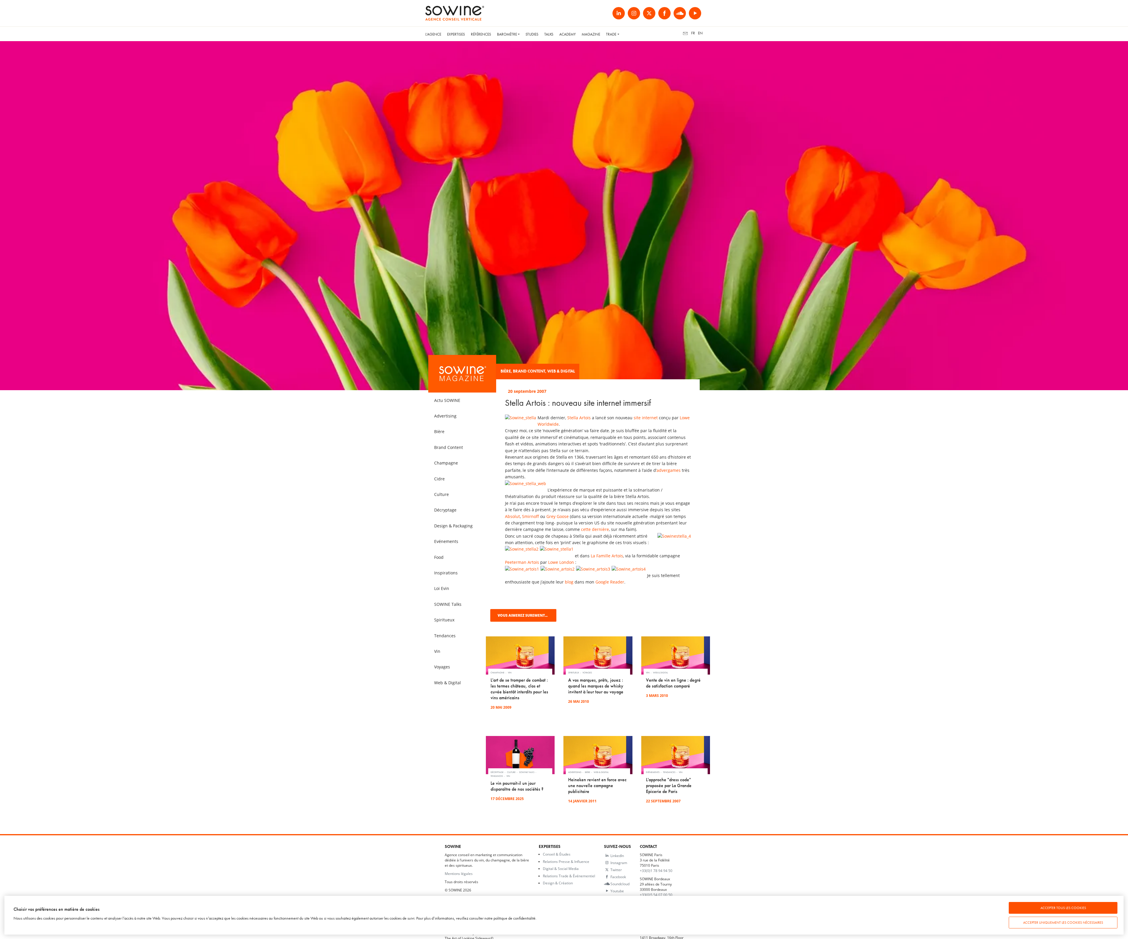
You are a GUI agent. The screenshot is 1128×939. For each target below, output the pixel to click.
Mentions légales (459, 873)
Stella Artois (579, 417)
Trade (611, 34)
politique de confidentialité (515, 918)
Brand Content (529, 371)
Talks (548, 34)
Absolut (512, 516)
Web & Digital (561, 371)
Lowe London (561, 562)
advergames (669, 470)
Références (481, 34)
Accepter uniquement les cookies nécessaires (1063, 922)
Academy (567, 34)
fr (693, 33)
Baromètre (507, 34)
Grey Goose (557, 516)
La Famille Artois (607, 556)
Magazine (591, 34)
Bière (506, 371)
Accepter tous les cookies (1063, 908)
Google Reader (609, 582)
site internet (646, 417)
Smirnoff (530, 516)
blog (569, 582)
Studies (532, 34)
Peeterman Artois (522, 562)
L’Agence (433, 34)
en (700, 33)
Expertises (456, 34)
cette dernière (595, 529)
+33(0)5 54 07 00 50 (656, 894)
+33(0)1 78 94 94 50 (656, 870)
